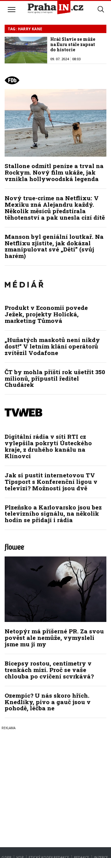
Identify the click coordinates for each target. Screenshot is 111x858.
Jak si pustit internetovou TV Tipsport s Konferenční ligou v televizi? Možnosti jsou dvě (51, 481)
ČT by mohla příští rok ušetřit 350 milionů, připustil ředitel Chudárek (55, 378)
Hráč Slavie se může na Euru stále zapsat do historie (72, 44)
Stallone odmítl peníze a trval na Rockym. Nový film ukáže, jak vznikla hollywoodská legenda (54, 172)
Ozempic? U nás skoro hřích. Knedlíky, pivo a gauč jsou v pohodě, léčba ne (48, 701)
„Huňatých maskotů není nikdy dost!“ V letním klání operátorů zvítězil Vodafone (52, 346)
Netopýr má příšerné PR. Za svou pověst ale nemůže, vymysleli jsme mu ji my (54, 637)
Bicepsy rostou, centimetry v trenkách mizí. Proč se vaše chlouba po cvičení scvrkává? (49, 669)
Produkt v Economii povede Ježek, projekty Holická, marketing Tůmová (46, 314)
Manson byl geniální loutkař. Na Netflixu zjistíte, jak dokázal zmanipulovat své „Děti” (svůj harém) (54, 246)
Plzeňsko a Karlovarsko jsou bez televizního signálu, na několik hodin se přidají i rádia (53, 513)
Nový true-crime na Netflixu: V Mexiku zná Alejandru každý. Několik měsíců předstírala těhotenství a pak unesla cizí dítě (55, 207)
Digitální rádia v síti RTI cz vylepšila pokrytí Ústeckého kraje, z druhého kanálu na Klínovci (48, 446)
